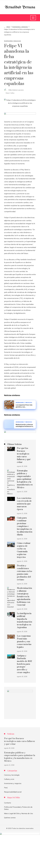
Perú (5, 788)
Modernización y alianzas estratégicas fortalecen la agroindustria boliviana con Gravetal (24, 596)
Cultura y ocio (9, 779)
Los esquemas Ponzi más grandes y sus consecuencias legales (24, 641)
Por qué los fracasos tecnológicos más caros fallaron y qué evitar (24, 455)
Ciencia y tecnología (11, 775)
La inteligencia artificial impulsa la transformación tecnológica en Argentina (24, 620)
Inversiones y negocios (12, 41)
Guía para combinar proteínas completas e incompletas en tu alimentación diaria (24, 526)
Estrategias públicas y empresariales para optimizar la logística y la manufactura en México (25, 479)
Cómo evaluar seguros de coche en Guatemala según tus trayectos (23, 550)
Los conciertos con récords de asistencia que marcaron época (24, 504)
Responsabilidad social (12, 792)
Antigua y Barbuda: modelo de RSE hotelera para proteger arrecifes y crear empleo (24, 664)
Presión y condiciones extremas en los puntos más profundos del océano (24, 572)
